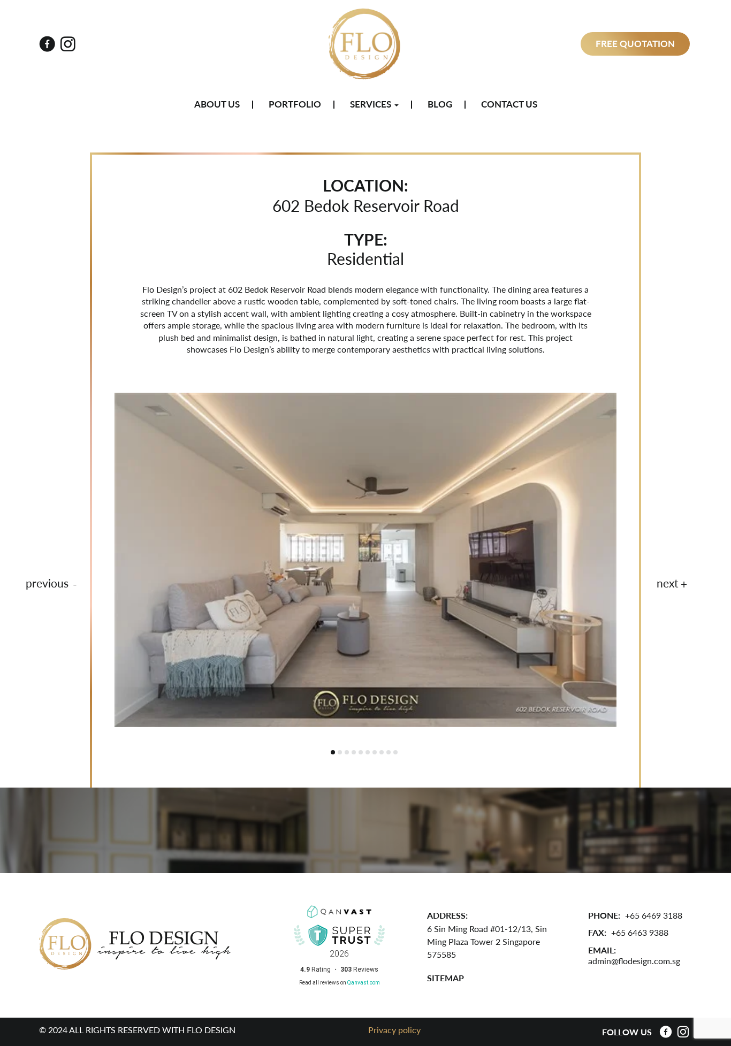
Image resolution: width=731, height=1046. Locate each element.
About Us (217, 104)
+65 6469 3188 (653, 915)
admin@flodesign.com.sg (634, 961)
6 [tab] (368, 752)
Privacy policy (394, 1030)
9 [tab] (388, 752)
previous (47, 583)
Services (371, 104)
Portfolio (295, 104)
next (668, 583)
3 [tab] (347, 752)
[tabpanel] (365, 560)
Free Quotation (635, 43)
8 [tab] (381, 752)
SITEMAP (445, 978)
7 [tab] (374, 752)
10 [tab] (395, 752)
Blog (440, 104)
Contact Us (509, 104)
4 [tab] (354, 752)
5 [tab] (361, 752)
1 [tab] (333, 752)
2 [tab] (340, 752)
